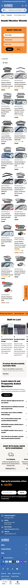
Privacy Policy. (5, 498)
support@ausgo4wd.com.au (11, 529)
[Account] (23, 6)
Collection (9, 15)
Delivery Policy (16, 573)
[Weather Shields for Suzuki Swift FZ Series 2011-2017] (7, 152)
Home (3, 15)
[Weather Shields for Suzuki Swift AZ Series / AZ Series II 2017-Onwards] (20, 178)
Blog (9, 573)
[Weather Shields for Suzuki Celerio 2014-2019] (7, 287)
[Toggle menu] (2, 6)
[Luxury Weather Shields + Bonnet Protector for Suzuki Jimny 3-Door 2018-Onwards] (20, 230)
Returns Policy (5, 576)
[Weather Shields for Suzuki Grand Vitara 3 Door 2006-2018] (20, 73)
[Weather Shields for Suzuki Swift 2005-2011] (7, 230)
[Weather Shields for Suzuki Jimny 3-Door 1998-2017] (7, 178)
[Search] (25, 10)
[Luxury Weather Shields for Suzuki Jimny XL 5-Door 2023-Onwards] (20, 98)
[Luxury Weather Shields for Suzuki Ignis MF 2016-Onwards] (7, 98)
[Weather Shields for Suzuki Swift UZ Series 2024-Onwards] (7, 261)
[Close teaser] (23, 300)
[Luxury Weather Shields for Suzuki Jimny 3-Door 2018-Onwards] (7, 126)
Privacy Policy (15, 576)
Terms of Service (5, 579)
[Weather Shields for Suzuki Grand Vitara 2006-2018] (20, 126)
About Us (3, 573)
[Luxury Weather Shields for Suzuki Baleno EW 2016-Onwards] (7, 204)
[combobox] (14, 10)
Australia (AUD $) (7, 558)
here (8, 517)
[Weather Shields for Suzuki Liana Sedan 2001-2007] (20, 261)
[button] (26, 292)
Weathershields (5, 80)
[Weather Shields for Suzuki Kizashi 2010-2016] (20, 204)
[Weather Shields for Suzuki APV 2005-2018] (20, 152)
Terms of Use (22, 496)
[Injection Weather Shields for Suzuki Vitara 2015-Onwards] (7, 73)
